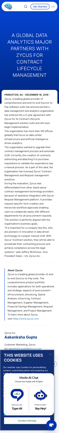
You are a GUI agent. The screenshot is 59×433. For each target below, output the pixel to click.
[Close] (50, 354)
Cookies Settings (27, 420)
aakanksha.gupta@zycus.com (24, 348)
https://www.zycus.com (26, 318)
